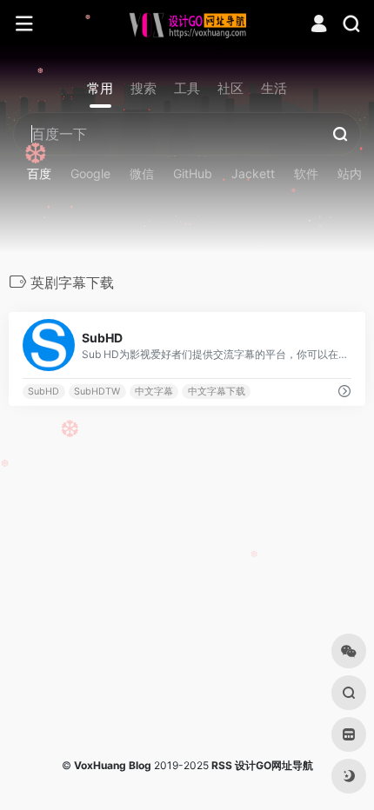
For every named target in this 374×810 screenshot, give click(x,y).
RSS (221, 765)
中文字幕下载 (216, 391)
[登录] (319, 25)
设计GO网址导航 (274, 765)
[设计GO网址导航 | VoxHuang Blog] (187, 24)
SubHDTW (97, 391)
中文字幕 (154, 391)
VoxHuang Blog (112, 765)
